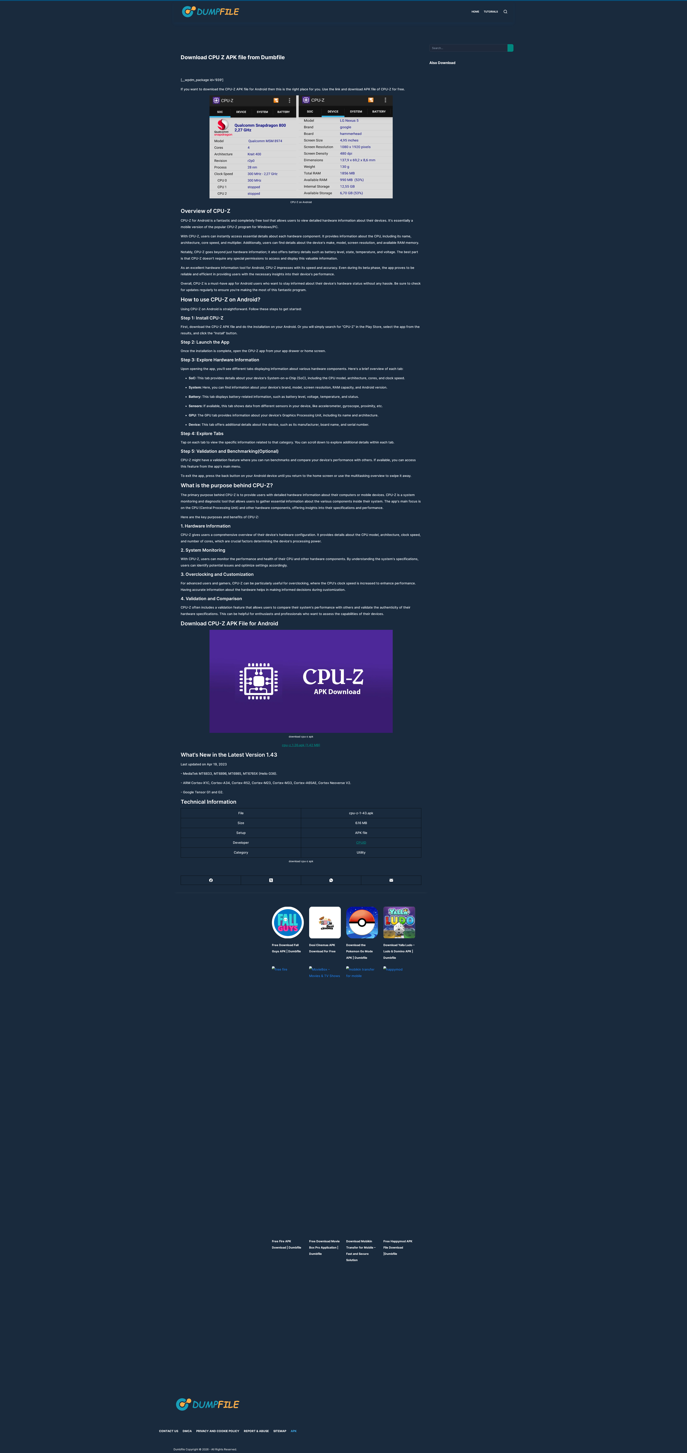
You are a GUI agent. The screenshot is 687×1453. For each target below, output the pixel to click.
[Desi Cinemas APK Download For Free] (325, 923)
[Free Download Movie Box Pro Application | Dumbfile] (325, 1100)
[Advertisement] (471, 99)
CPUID (361, 842)
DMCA (187, 1431)
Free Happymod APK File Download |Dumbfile (397, 1247)
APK (294, 1431)
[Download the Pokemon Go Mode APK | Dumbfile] (362, 923)
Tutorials (491, 11)
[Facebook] (211, 880)
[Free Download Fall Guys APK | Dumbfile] (288, 923)
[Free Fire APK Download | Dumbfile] (288, 1100)
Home (475, 11)
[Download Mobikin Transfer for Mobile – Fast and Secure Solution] (362, 1100)
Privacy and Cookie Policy (217, 1431)
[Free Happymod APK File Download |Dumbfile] (399, 1100)
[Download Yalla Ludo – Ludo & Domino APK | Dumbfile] (399, 923)
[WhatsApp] (331, 880)
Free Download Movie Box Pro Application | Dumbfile (324, 1247)
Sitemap (279, 1431)
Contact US (168, 1431)
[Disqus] (343, 1328)
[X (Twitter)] (271, 880)
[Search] (505, 11)
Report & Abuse (256, 1431)
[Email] (391, 880)
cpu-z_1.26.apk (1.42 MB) (301, 745)
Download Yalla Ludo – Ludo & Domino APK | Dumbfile (399, 951)
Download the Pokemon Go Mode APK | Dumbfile (359, 951)
